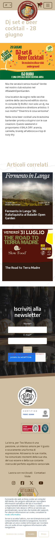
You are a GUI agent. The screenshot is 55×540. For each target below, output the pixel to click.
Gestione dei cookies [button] (15, 534)
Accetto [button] (31, 534)
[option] (27, 150)
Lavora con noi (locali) (20, 472)
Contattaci (39, 472)
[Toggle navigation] (48, 5)
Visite (27, 476)
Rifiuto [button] (43, 534)
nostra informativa (12, 514)
